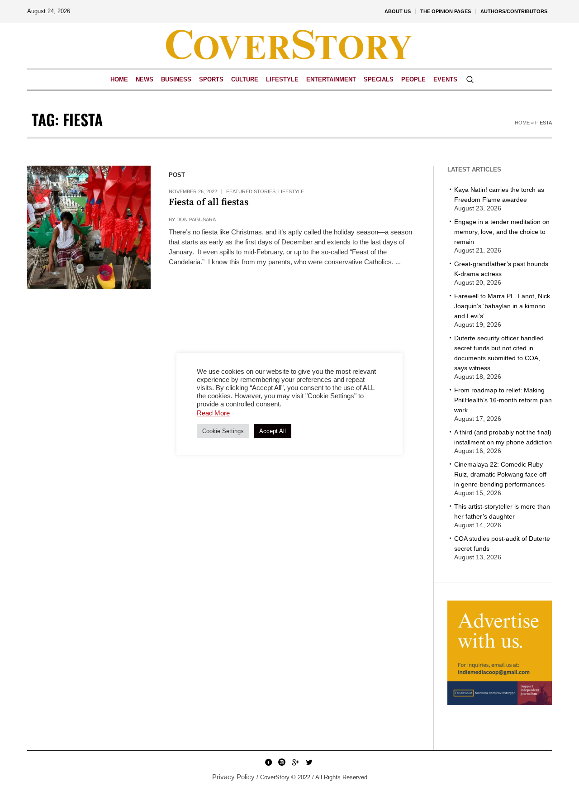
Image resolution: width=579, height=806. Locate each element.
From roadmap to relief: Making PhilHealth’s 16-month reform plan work (503, 400)
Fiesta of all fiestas (208, 202)
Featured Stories (250, 191)
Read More (213, 413)
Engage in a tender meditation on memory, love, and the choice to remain (502, 231)
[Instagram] (281, 762)
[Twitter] (309, 762)
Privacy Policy (233, 777)
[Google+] (295, 762)
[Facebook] (268, 762)
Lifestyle (291, 191)
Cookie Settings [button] (223, 431)
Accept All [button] (272, 431)
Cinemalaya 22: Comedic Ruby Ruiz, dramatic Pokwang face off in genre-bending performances (500, 474)
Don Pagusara (196, 219)
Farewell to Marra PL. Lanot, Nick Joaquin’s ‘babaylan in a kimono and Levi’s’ (502, 306)
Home (522, 122)
